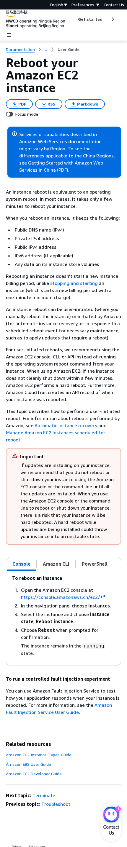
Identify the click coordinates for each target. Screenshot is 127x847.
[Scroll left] (73, 19)
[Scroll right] (112, 19)
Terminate (43, 795)
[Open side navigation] (9, 35)
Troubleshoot (55, 804)
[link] (68, 49)
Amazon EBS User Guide (28, 764)
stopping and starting (74, 283)
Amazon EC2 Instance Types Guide (38, 754)
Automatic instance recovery (66, 425)
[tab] (21, 563)
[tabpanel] (63, 618)
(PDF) (62, 170)
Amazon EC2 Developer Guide (34, 773)
